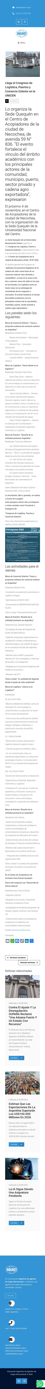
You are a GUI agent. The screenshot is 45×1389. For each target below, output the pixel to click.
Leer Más (14, 1058)
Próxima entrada (27, 963)
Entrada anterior (18, 958)
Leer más (10, 1296)
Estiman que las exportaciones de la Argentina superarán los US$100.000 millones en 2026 (22, 1110)
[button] (39, 1383)
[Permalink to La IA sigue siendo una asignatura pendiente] (21, 1179)
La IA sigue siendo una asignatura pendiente (21, 1192)
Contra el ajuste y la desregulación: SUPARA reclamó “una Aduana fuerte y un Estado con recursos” (23, 1016)
